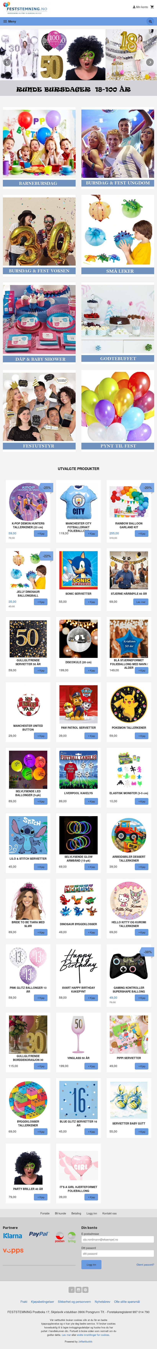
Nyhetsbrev (102, 1301)
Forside (45, 1213)
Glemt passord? (145, 1264)
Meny (11, 21)
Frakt (23, 1301)
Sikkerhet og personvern (74, 1301)
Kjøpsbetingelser (42, 1301)
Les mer (67, 1335)
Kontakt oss (109, 1213)
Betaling (76, 1213)
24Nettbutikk (85, 1341)
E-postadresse (90, 1234)
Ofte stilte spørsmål (127, 1301)
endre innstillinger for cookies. (93, 1335)
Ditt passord (88, 1248)
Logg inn (92, 1213)
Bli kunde (60, 1213)
